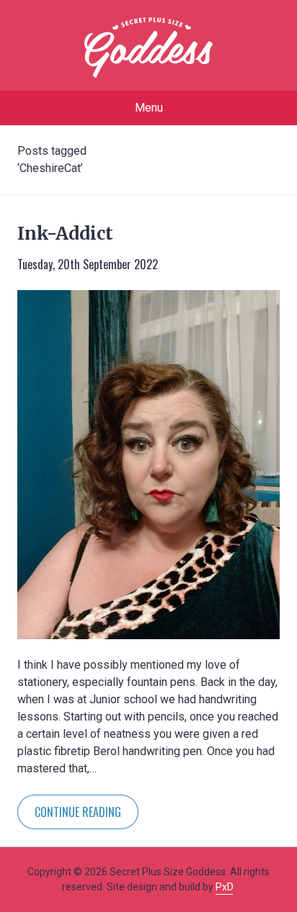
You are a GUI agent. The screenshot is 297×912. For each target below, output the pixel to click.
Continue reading (78, 812)
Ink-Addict (65, 233)
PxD (224, 887)
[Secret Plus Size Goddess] (148, 47)
